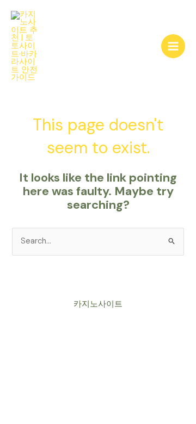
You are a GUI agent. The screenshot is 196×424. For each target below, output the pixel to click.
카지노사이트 (98, 304)
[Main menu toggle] (173, 46)
